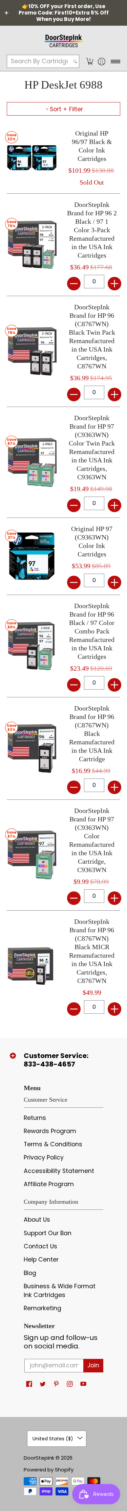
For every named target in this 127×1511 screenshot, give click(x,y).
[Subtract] (74, 283)
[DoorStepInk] (63, 40)
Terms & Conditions (53, 1144)
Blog (30, 1273)
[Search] (75, 61)
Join (93, 1365)
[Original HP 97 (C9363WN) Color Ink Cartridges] (32, 556)
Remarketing (42, 1308)
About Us (37, 1220)
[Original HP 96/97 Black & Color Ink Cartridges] (32, 158)
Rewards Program (50, 1131)
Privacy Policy (44, 1157)
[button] (90, 61)
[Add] (114, 283)
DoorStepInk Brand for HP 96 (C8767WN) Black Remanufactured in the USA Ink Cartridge (91, 733)
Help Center (41, 1259)
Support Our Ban (47, 1233)
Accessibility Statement (59, 1171)
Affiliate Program (49, 1184)
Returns (35, 1118)
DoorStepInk (39, 1457)
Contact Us (40, 1246)
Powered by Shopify (48, 1469)
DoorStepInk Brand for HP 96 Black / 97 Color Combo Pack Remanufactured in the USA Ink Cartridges (91, 631)
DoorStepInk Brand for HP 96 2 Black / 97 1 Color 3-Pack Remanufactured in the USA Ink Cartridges (92, 230)
